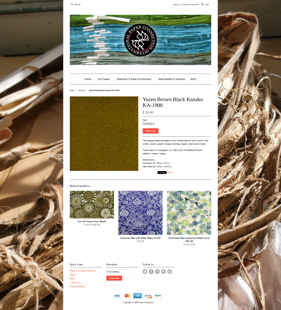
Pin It (170, 172)
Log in (176, 4)
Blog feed (157, 271)
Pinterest (169, 271)
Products (81, 90)
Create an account (190, 4)
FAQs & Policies (77, 286)
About (72, 274)
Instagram (163, 271)
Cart (207, 4)
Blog (72, 278)
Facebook (151, 271)
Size (145, 120)
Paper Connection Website (82, 271)
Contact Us (75, 282)
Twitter (145, 271)
